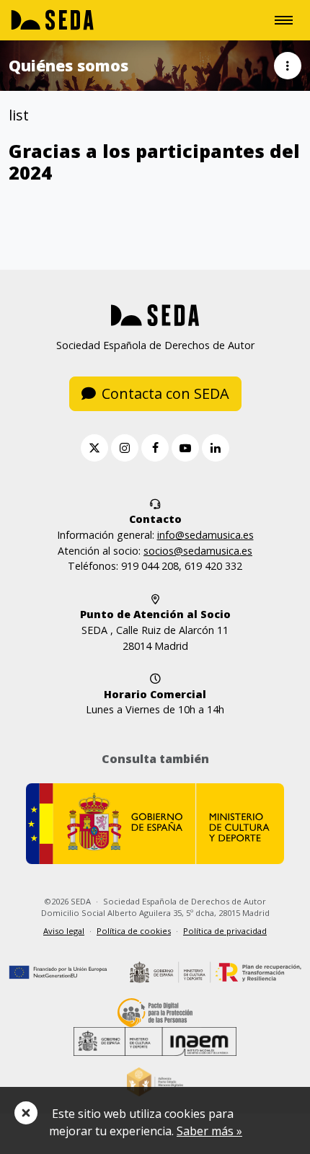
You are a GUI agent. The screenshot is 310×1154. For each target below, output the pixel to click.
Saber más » (209, 1131)
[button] (287, 65)
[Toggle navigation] (283, 20)
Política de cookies (134, 930)
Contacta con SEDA (165, 393)
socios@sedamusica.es (197, 551)
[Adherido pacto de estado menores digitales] (155, 1080)
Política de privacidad (225, 930)
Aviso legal (63, 930)
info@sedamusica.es (205, 535)
